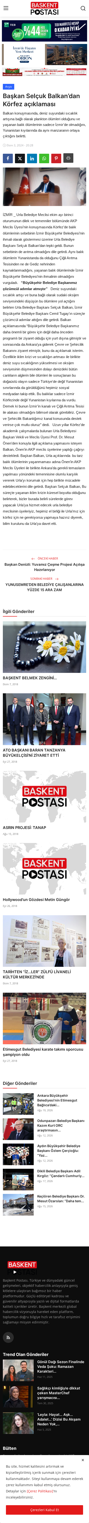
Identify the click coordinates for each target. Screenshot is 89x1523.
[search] (83, 8)
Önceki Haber (47, 558)
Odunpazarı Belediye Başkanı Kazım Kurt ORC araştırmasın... (60, 1125)
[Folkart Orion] (44, 54)
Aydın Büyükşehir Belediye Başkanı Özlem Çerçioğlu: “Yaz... (58, 1150)
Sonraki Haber (41, 579)
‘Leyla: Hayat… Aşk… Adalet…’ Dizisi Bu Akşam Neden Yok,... (58, 1419)
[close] (83, 1460)
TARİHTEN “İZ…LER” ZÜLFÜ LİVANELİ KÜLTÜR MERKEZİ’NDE (37, 974)
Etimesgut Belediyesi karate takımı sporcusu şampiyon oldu (43, 1052)
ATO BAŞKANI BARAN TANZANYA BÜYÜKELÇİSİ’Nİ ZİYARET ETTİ (34, 753)
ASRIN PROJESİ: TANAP (24, 827)
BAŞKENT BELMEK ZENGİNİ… (30, 677)
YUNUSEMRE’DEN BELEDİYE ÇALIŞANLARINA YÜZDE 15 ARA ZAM (44, 587)
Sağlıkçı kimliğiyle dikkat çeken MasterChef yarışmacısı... (58, 1393)
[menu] (6, 8)
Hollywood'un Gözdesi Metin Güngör (36, 899)
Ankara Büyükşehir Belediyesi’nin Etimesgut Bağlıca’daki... (57, 1100)
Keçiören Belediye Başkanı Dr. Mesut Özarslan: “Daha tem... (61, 1198)
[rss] (8, 1337)
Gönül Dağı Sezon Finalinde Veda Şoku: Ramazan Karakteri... (60, 1367)
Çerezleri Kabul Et (44, 1510)
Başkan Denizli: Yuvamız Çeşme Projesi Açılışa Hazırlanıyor (45, 567)
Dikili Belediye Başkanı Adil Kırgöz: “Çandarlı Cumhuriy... (60, 1173)
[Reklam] (44, 71)
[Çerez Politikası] (40, 1491)
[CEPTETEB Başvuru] (44, 31)
